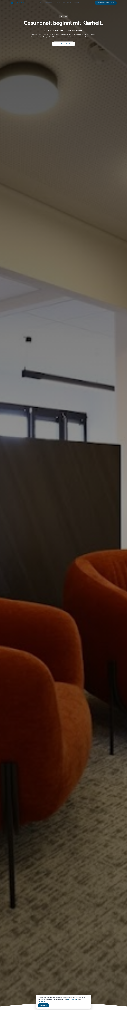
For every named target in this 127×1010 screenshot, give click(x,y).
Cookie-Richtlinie (72, 999)
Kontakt (76, 3)
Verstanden (43, 1005)
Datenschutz (42, 1001)
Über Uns (57, 3)
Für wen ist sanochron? (62, 44)
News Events (67, 3)
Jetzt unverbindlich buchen (105, 3)
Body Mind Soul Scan (46, 3)
